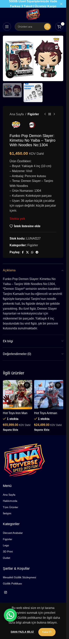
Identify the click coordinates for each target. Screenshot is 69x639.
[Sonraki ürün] (54, 114)
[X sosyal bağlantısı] (27, 252)
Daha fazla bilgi (22, 632)
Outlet (6, 557)
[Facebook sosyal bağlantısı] (22, 252)
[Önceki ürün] (45, 114)
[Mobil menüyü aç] (7, 26)
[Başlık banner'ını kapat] (61, 4)
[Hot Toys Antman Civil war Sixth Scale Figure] (48, 394)
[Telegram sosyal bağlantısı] (36, 252)
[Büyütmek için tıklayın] (10, 74)
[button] (10, 430)
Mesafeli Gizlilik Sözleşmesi (19, 577)
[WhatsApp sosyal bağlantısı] (32, 252)
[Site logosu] (33, 14)
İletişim (7, 513)
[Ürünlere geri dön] (49, 114)
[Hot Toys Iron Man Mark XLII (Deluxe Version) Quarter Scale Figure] (17, 394)
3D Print (8, 551)
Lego (6, 545)
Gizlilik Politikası (12, 583)
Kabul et (47, 632)
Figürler (33, 114)
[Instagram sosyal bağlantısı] (5, 593)
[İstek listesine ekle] (27, 385)
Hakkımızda (10, 500)
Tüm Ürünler (10, 507)
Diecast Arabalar (13, 532)
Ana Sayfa (17, 114)
